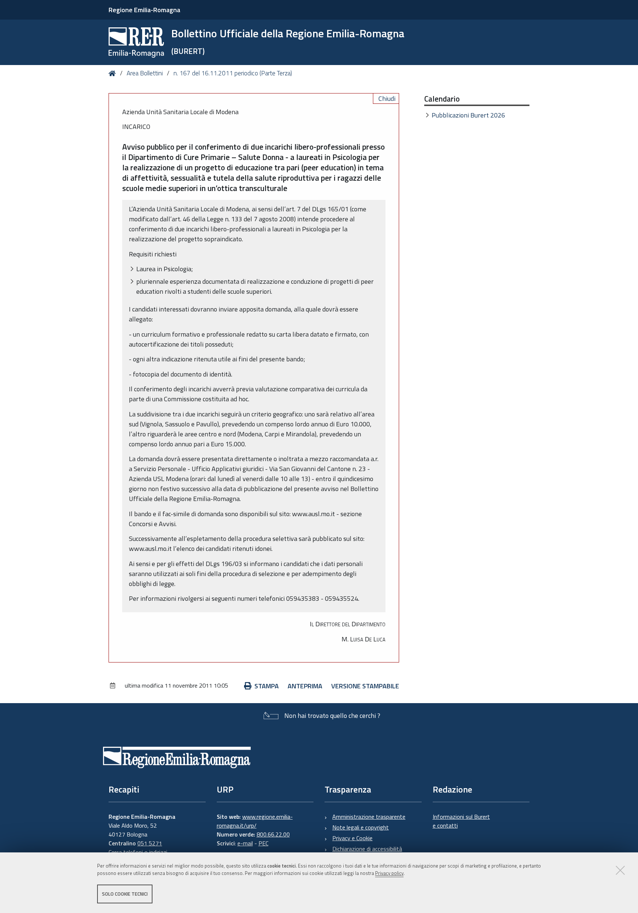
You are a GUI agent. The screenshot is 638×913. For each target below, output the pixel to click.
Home (114, 73)
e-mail (245, 843)
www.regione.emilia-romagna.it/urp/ (255, 821)
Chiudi (386, 98)
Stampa (266, 686)
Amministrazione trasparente (368, 816)
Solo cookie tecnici (125, 893)
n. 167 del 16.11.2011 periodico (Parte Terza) (233, 73)
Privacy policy (389, 873)
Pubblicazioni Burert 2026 (468, 115)
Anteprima (305, 686)
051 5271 (149, 843)
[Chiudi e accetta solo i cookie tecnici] (620, 870)
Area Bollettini (145, 73)
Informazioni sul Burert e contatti (461, 821)
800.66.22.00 (273, 834)
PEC (263, 843)
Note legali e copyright (360, 827)
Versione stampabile (365, 686)
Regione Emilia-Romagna (144, 10)
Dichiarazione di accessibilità (367, 848)
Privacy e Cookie (352, 838)
